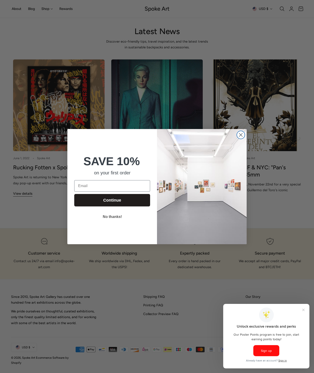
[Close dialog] (241, 135)
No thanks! (112, 217)
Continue (112, 200)
